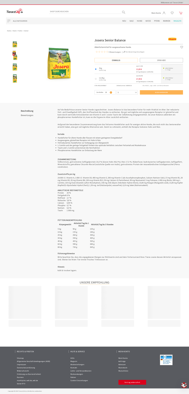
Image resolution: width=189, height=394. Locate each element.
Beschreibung (27, 110)
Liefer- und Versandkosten (80, 371)
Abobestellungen (77, 364)
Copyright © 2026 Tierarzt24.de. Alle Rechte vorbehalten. (25, 391)
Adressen (122, 364)
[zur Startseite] (14, 11)
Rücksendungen (76, 374)
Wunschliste (123, 371)
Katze (148, 21)
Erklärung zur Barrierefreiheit (29, 374)
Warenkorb (122, 368)
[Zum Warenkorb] (180, 13)
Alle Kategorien (20, 21)
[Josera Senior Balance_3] (14, 83)
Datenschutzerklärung (26, 368)
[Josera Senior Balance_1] (14, 61)
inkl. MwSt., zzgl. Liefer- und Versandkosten (155, 85)
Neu (124, 21)
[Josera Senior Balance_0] (14, 49)
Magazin (177, 21)
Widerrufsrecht (23, 371)
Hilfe (72, 358)
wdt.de (35, 380)
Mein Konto (123, 358)
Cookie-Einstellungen (79, 380)
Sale (132, 21)
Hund (139, 21)
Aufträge (122, 361)
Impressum (21, 364)
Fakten (73, 377)
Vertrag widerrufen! (132, 382)
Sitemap (20, 358)
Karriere (20, 377)
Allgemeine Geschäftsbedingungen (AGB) (33, 361)
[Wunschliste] (172, 13)
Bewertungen (27, 115)
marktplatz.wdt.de (24, 380)
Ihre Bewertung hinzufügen (134, 52)
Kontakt (73, 368)
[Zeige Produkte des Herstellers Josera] (172, 43)
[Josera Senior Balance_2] (14, 72)
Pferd (157, 21)
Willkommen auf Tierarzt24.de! (172, 3)
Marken (166, 21)
